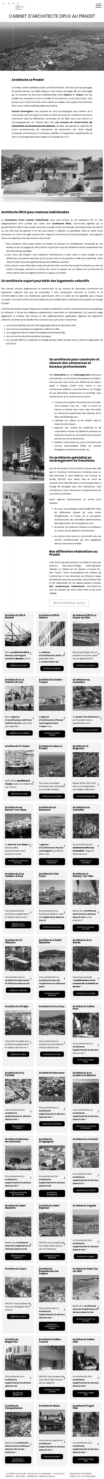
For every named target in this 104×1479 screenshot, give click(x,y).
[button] (69, 603)
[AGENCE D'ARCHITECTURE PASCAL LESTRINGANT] (13, 7)
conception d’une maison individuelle (26, 220)
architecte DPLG (61, 223)
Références (32, 1476)
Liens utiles (20, 1476)
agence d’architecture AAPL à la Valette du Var (18, 720)
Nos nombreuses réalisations (67, 586)
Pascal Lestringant (22, 111)
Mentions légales (47, 1476)
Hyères (68, 94)
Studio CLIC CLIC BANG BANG (83, 1476)
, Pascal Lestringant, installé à (17, 655)
